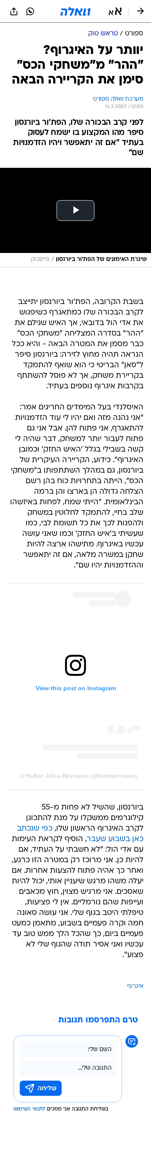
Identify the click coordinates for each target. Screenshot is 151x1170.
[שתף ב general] (13, 11)
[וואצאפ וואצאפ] (30, 11)
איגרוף (135, 986)
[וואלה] (75, 11)
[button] (115, 11)
